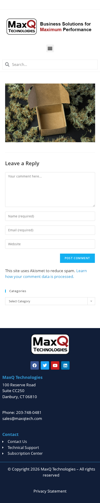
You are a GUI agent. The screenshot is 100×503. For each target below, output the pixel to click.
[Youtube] (55, 365)
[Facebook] (34, 365)
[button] (50, 48)
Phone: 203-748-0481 (22, 412)
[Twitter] (45, 365)
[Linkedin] (65, 365)
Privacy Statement (50, 491)
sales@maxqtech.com (22, 418)
